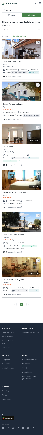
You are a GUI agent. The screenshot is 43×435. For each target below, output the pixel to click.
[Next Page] (25, 304)
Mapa (33, 15)
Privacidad (26, 364)
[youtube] (23, 429)
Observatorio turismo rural (10, 342)
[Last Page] (28, 304)
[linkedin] (33, 429)
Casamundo (6, 399)
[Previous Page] (17, 304)
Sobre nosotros (8, 332)
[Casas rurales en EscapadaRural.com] (9, 3)
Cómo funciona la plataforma (29, 377)
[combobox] (21, 10)
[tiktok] (18, 429)
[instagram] (8, 429)
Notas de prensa (8, 337)
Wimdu (4, 395)
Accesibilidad (27, 372)
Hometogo (6, 391)
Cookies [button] (25, 368)
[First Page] (14, 304)
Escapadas (6, 360)
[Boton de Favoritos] (38, 42)
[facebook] (3, 429)
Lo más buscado (8, 368)
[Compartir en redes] (36, 3)
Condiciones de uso (29, 360)
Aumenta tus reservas (30, 332)
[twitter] (13, 429)
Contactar (6, 347)
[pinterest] (28, 429)
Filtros (13, 15)
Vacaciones (6, 364)
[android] (21, 418)
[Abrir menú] (39, 3)
